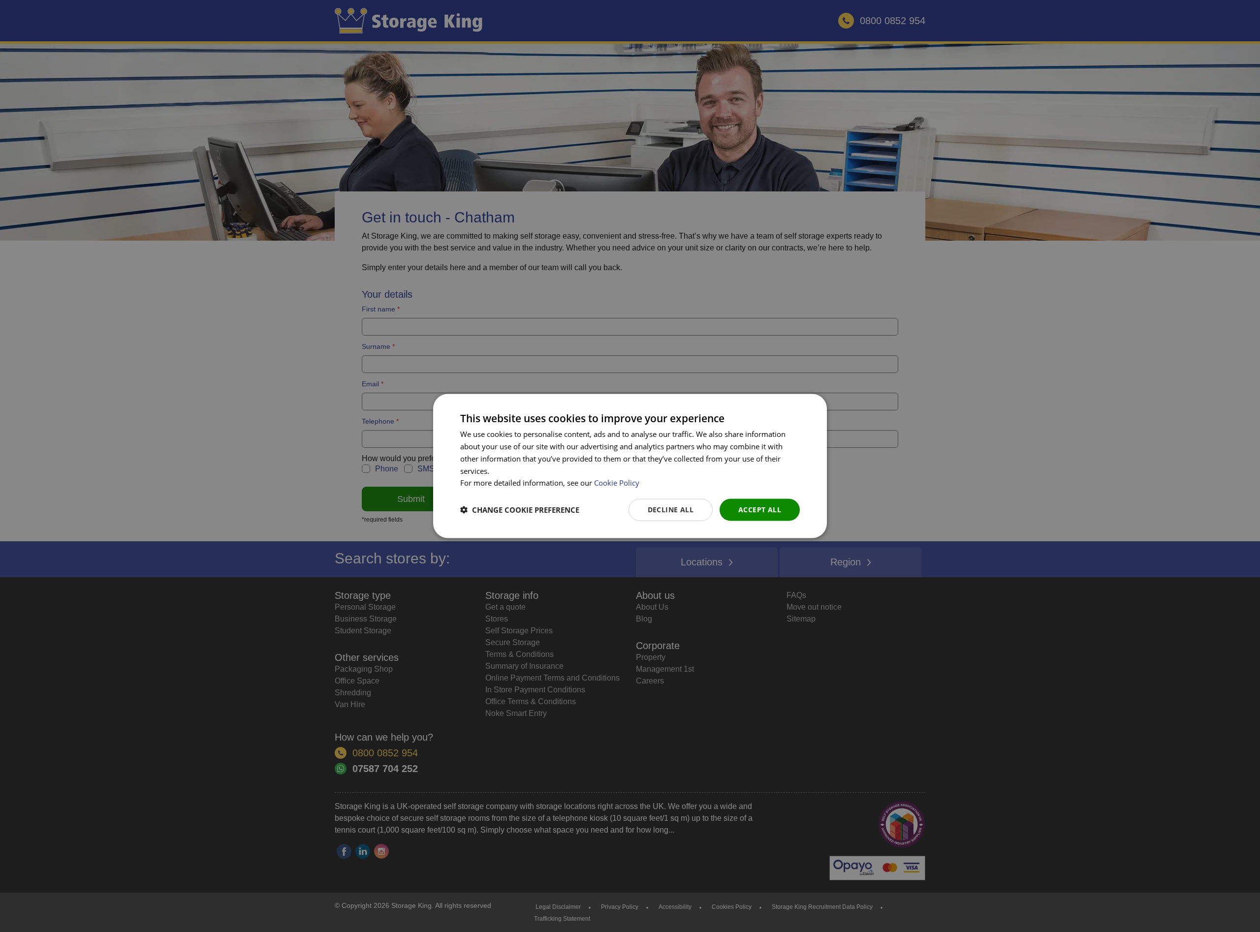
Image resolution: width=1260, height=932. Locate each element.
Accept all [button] (759, 509)
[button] (519, 509)
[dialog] (630, 466)
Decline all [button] (670, 509)
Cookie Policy (616, 483)
